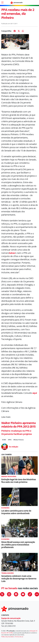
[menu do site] (2, 2)
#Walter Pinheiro (18, 440)
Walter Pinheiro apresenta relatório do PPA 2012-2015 (18, 424)
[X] (19, 31)
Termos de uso (19, 637)
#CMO (4, 440)
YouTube (23, 594)
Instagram (9, 594)
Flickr (37, 594)
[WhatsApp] (23, 31)
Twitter (2, 594)
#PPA (9, 440)
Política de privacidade (7, 637)
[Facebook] (15, 31)
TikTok (30, 594)
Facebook (16, 594)
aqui (34, 392)
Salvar (12, 252)
